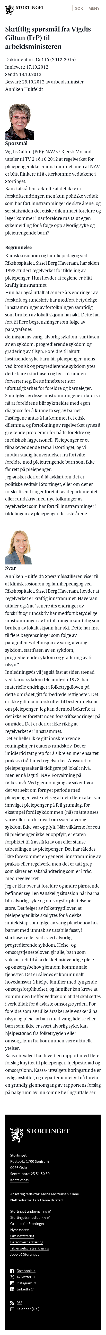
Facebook (24, 1271)
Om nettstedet (22, 1235)
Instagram (24, 1283)
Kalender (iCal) (28, 1309)
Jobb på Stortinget (24, 1254)
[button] (78, 8)
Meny (94, 8)
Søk (79, 8)
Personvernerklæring (26, 1242)
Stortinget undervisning (28, 1211)
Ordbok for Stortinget (27, 1223)
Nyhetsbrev (19, 1229)
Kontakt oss (19, 1179)
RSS (19, 1303)
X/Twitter (24, 1277)
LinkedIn (23, 1289)
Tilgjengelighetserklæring (29, 1248)
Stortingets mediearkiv (28, 1217)
